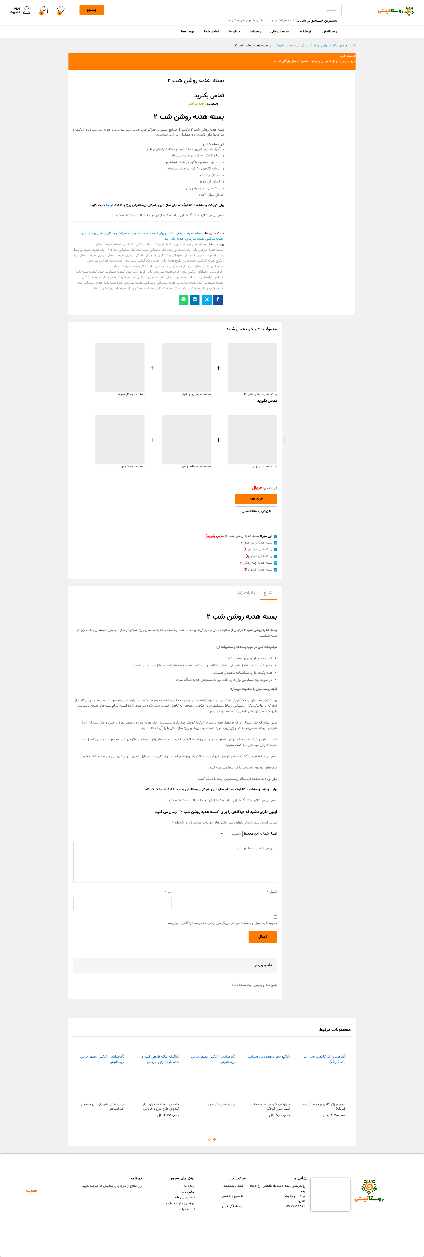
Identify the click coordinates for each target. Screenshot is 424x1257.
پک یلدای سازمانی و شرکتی (177, 255)
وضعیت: (212, 104)
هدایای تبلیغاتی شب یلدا (205, 277)
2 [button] (209, 1139)
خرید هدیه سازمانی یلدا (163, 272)
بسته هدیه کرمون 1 (132, 466)
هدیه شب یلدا (213, 288)
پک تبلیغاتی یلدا (179, 250)
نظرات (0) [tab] (246, 593)
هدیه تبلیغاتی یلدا (210, 283)
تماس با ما (188, 1191)
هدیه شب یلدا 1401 (188, 288)
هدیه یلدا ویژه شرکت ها (110, 288)
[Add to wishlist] (318, 1096)
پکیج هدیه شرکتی (210, 261)
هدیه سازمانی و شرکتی (159, 283)
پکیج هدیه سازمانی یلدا (89, 255)
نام (168, 892)
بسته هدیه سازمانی (188, 233)
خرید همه (256, 499)
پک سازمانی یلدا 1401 (120, 250)
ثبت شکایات (187, 1209)
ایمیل (272, 892)
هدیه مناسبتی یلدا (141, 288)
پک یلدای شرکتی (145, 255)
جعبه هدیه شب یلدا (126, 266)
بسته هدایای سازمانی (191, 244)
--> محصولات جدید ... (281, 20)
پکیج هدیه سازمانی (119, 255)
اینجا (150, 215)
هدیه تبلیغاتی (92, 277)
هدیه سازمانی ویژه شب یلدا (123, 283)
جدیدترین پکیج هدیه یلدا (178, 261)
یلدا (166, 239)
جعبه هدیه (140, 233)
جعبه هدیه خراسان (221, 1104)
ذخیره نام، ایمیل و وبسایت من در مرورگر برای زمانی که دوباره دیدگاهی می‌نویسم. (222, 923)
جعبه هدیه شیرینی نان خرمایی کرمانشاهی (102, 1106)
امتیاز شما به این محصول (260, 834)
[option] (323, 1092)
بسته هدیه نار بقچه (131, 394)
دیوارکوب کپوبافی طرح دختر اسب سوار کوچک (271, 1106)
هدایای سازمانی (92, 233)
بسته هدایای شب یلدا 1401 (157, 244)
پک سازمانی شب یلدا (151, 250)
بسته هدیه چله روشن (196, 466)
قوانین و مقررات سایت (180, 1203)
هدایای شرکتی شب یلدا (120, 277)
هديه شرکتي (214, 239)
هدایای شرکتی (148, 277)
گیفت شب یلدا (86, 272)
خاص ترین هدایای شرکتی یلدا (202, 272)
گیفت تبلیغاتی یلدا (112, 272)
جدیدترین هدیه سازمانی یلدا (203, 266)
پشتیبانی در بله (185, 1197)
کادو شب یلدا (136, 272)
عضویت (15, 12)
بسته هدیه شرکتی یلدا (207, 250)
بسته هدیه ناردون (265, 466)
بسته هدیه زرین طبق (196, 394)
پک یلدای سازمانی (210, 255)
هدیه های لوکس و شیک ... (244, 20)
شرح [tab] (268, 593)
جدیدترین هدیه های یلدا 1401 (162, 266)
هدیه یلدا (177, 239)
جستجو (92, 10)
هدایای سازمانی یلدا (172, 277)
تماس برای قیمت (161, 233)
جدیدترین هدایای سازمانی (105, 261)
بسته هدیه (130, 244)
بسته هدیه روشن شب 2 (260, 394)
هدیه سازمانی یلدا (90, 283)
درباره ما (189, 1186)
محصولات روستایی (118, 233)
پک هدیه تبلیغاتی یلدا (89, 250)
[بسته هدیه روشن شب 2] (218, 300)
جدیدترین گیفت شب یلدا (142, 261)
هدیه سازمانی (194, 239)
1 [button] (214, 1139)
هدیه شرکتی (164, 288)
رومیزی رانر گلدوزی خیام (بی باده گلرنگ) (323, 1106)
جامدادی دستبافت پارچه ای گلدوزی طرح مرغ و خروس (160, 1106)
